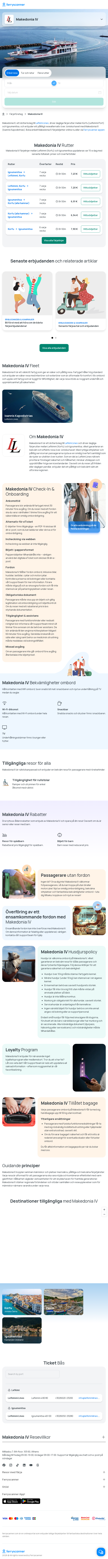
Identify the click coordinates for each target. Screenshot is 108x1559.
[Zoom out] (104, 1214)
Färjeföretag (16, 114)
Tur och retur (27, 72)
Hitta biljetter (90, 173)
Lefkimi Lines (42, 123)
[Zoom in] (104, 1209)
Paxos (50, 1308)
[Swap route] (54, 83)
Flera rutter (43, 72)
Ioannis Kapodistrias (18, 416)
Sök (54, 101)
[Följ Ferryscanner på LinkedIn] (24, 1465)
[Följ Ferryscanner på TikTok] (17, 1465)
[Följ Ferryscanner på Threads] (37, 1465)
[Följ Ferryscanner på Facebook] (4, 1465)
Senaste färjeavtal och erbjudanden (78, 326)
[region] (54, 1244)
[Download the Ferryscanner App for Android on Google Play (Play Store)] (30, 1501)
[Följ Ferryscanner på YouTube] (31, 1465)
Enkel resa (12, 72)
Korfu (8, 1308)
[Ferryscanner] (13, 4)
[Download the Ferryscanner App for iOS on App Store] (11, 1501)
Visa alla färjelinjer (54, 240)
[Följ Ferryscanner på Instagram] (10, 1465)
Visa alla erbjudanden (54, 347)
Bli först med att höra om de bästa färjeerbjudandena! (24, 324)
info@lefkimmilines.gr (90, 1398)
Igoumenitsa (13, 1336)
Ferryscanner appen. (94, 129)
